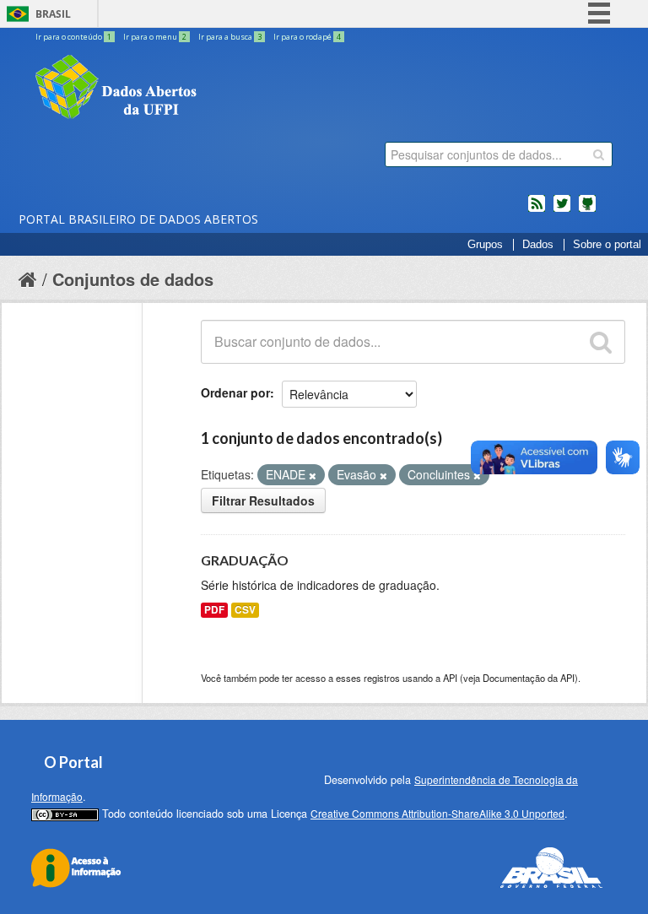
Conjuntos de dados (132, 279)
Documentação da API (529, 677)
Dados (538, 245)
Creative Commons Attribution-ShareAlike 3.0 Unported (437, 813)
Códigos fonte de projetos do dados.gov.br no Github (587, 210)
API (450, 677)
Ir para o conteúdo (73, 36)
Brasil (53, 14)
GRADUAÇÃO (245, 560)
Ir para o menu (154, 36)
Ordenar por (235, 392)
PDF (214, 610)
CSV (245, 610)
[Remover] (312, 475)
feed (536, 210)
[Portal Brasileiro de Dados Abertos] (216, 88)
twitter (562, 210)
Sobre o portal (607, 245)
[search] (598, 154)
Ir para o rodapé (307, 36)
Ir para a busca (230, 36)
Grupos (485, 245)
